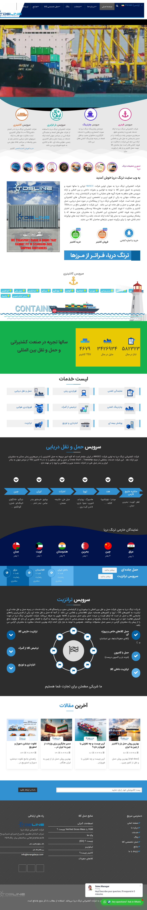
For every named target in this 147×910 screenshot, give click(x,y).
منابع (35, 6)
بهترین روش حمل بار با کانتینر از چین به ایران (125, 745)
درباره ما (91, 6)
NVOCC (90, 186)
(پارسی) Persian (132, 5)
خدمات (77, 6)
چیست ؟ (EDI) (86, 841)
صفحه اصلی (107, 6)
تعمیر (17, 148)
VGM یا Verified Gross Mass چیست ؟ (75, 829)
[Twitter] (31, 868)
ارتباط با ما (23, 6)
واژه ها (90, 835)
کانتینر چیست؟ (86, 853)
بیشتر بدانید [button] (110, 570)
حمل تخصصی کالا (51, 6)
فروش (26, 148)
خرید (32, 148)
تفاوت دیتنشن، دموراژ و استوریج (25, 745)
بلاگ (67, 6)
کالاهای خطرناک (86, 858)
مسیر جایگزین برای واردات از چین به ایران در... (57, 745)
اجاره (22, 148)
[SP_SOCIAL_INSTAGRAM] (40, 868)
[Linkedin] (22, 868)
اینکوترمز (89, 847)
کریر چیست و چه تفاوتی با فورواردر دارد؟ (92, 745)
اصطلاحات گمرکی (85, 823)
